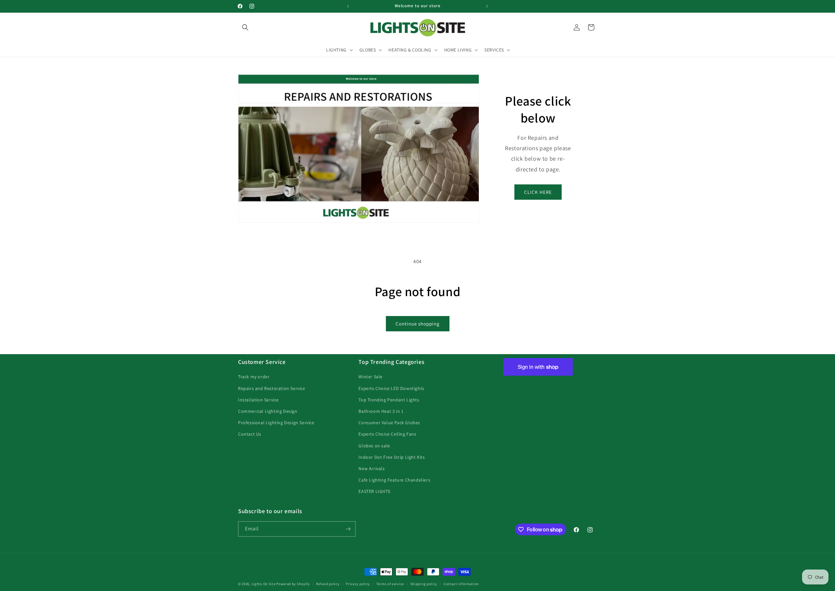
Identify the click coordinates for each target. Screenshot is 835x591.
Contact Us (249, 434)
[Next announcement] (487, 6)
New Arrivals (371, 468)
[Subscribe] (348, 529)
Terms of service (390, 584)
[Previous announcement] (348, 6)
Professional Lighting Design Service (276, 422)
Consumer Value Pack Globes (389, 422)
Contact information (461, 584)
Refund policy (327, 584)
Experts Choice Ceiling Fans (387, 434)
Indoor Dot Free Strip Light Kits (391, 457)
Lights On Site (263, 584)
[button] (245, 27)
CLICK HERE (538, 192)
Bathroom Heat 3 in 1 (380, 411)
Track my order (253, 377)
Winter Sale (370, 377)
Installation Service (258, 400)
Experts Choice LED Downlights (391, 388)
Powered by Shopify (293, 584)
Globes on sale (374, 446)
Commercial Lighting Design (267, 411)
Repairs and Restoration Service (271, 388)
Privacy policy (358, 584)
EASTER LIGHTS (374, 491)
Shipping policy (423, 584)
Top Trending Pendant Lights (388, 400)
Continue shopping (418, 324)
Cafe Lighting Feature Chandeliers (394, 480)
